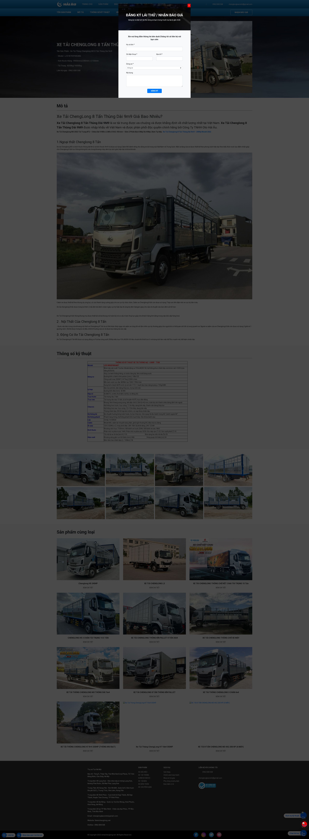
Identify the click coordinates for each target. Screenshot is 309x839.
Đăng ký (154, 91)
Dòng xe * (130, 64)
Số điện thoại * (131, 54)
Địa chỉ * (159, 54)
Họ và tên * (130, 45)
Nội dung (129, 73)
